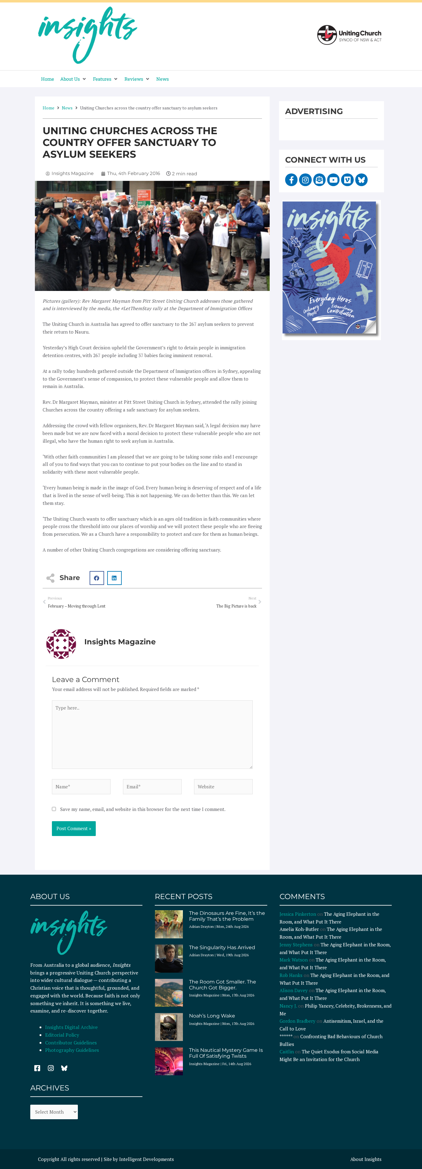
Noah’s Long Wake (212, 1016)
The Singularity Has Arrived (222, 947)
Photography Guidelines (72, 1050)
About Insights (366, 1159)
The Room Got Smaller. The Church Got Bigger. (222, 985)
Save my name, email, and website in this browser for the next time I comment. (143, 809)
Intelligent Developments (146, 1159)
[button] (73, 79)
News (67, 108)
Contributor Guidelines (71, 1042)
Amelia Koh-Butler (299, 929)
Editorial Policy (62, 1034)
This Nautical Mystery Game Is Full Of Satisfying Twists (226, 1053)
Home (48, 108)
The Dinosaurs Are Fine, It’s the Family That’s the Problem (227, 916)
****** (286, 1036)
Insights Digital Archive (71, 1027)
